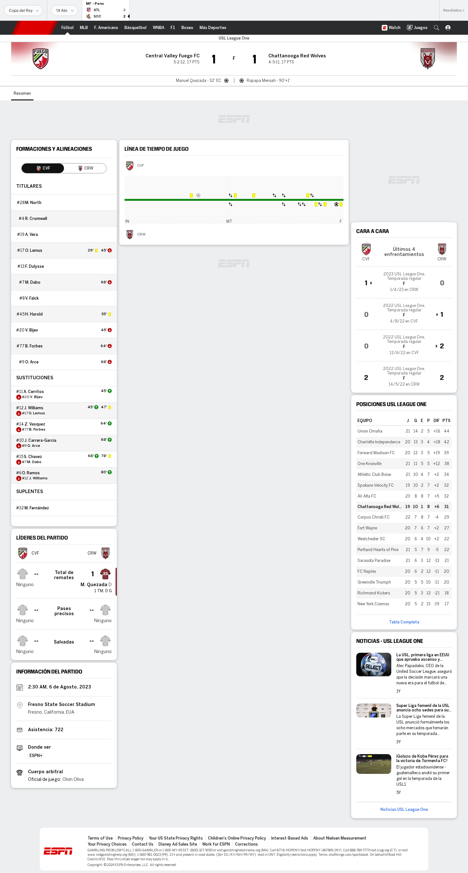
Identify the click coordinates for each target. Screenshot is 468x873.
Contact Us (142, 844)
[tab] (43, 168)
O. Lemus (33, 250)
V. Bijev (31, 330)
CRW (141, 234)
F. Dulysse (34, 266)
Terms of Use (100, 838)
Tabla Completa (404, 622)
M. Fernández (37, 508)
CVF (140, 166)
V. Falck (32, 298)
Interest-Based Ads (289, 838)
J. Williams (33, 408)
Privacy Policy (131, 838)
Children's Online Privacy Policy (237, 838)
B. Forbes (34, 346)
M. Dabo (32, 282)
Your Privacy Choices (107, 844)
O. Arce (32, 362)
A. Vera (31, 234)
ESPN (35, 28)
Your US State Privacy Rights (176, 838)
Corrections (246, 844)
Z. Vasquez (35, 424)
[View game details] (404, 282)
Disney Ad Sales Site (178, 844)
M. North (33, 202)
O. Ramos (31, 473)
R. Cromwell (36, 218)
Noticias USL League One (404, 809)
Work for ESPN (216, 844)
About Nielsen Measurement (339, 838)
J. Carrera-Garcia (40, 440)
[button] (436, 27)
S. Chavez (33, 457)
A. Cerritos (34, 391)
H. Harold (34, 314)
